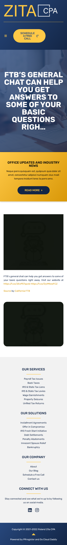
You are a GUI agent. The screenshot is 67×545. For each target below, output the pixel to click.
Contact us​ (33, 478)
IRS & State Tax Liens (33, 387)
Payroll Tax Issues (33, 378)
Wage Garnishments (33, 395)
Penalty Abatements (33, 439)
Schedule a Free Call (33, 474)
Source (7, 291)
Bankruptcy (33, 447)
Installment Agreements (33, 422)
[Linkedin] (30, 510)
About (33, 466)
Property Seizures (33, 399)
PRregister (29, 539)
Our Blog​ (33, 470)
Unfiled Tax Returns (33, 403)
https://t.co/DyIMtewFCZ (44, 283)
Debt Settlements (33, 435)
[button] (7, 36)
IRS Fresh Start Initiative (33, 431)
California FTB (22, 291)
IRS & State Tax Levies (33, 391)
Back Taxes (34, 383)
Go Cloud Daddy (48, 539)
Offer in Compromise (34, 426)
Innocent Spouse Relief (33, 443)
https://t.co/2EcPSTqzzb (17, 283)
